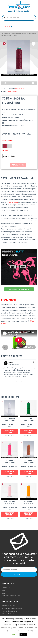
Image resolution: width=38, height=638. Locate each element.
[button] (33, 27)
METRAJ (5, 151)
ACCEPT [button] (23, 635)
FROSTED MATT (27, 33)
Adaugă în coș (18, 165)
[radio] (5, 146)
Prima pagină (5, 33)
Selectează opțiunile (9, 431)
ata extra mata (12, 91)
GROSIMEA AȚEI (7, 141)
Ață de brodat (16, 33)
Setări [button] (14, 634)
